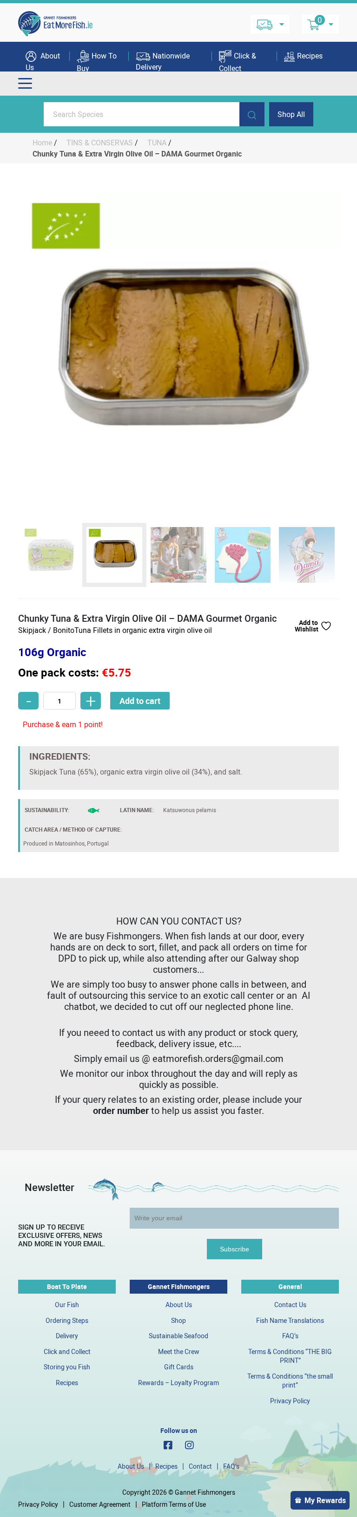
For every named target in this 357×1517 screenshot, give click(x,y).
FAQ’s (290, 1335)
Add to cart (139, 700)
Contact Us (290, 1304)
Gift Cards (178, 1366)
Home (42, 142)
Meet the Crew (178, 1351)
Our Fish (67, 1304)
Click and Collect (67, 1351)
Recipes (310, 56)
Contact (200, 1466)
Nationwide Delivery (163, 61)
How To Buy (97, 61)
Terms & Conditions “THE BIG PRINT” (290, 1356)
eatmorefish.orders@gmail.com (218, 1058)
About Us (43, 61)
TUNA (156, 142)
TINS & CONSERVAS (99, 142)
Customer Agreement (100, 1504)
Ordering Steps (67, 1320)
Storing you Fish (67, 1366)
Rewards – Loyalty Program (178, 1382)
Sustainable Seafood (178, 1335)
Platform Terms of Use (174, 1504)
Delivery (67, 1335)
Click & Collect (237, 61)
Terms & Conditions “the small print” (290, 1381)
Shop (178, 1320)
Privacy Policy (290, 1400)
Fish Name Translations (290, 1320)
